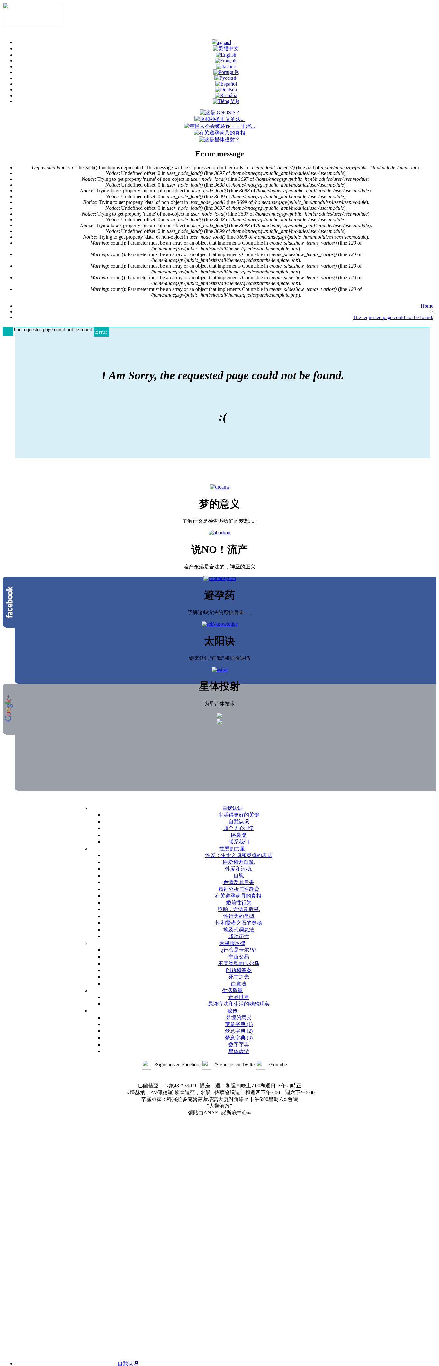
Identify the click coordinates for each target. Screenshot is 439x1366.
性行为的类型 (238, 916)
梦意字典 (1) (239, 1024)
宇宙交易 (238, 956)
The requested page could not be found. (393, 317)
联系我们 (238, 842)
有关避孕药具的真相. (239, 896)
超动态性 (238, 936)
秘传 (232, 1010)
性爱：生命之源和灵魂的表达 (238, 855)
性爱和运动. (238, 869)
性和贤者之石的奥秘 (239, 923)
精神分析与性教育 (238, 889)
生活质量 (232, 990)
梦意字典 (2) (239, 1031)
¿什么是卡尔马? (238, 950)
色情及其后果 (238, 882)
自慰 (239, 875)
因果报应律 (232, 943)
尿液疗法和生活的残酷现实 (239, 1004)
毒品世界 (238, 997)
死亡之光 (238, 977)
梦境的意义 (239, 1017)
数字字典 (238, 1044)
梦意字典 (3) (239, 1037)
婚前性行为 (239, 902)
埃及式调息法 (238, 929)
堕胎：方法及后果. (239, 909)
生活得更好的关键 (238, 814)
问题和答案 (239, 970)
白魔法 (238, 983)
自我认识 (232, 808)
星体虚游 (238, 1051)
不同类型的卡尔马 (238, 963)
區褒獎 (238, 835)
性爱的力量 (232, 848)
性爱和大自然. (239, 862)
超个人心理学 (238, 828)
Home (427, 306)
